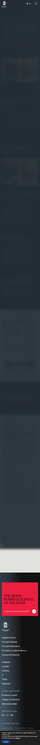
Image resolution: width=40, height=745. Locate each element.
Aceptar (6, 742)
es (3, 715)
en (12, 715)
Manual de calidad (9, 704)
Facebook (6, 683)
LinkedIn (5, 666)
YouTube (5, 671)
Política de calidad (20, 728)
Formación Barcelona (11, 646)
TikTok (4, 679)
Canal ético (30, 728)
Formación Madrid (9, 642)
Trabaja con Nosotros (11, 699)
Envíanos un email (9, 695)
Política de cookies (7, 728)
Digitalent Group (9, 637)
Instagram (6, 662)
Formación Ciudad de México (14, 650)
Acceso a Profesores (11, 655)
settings (17, 738)
